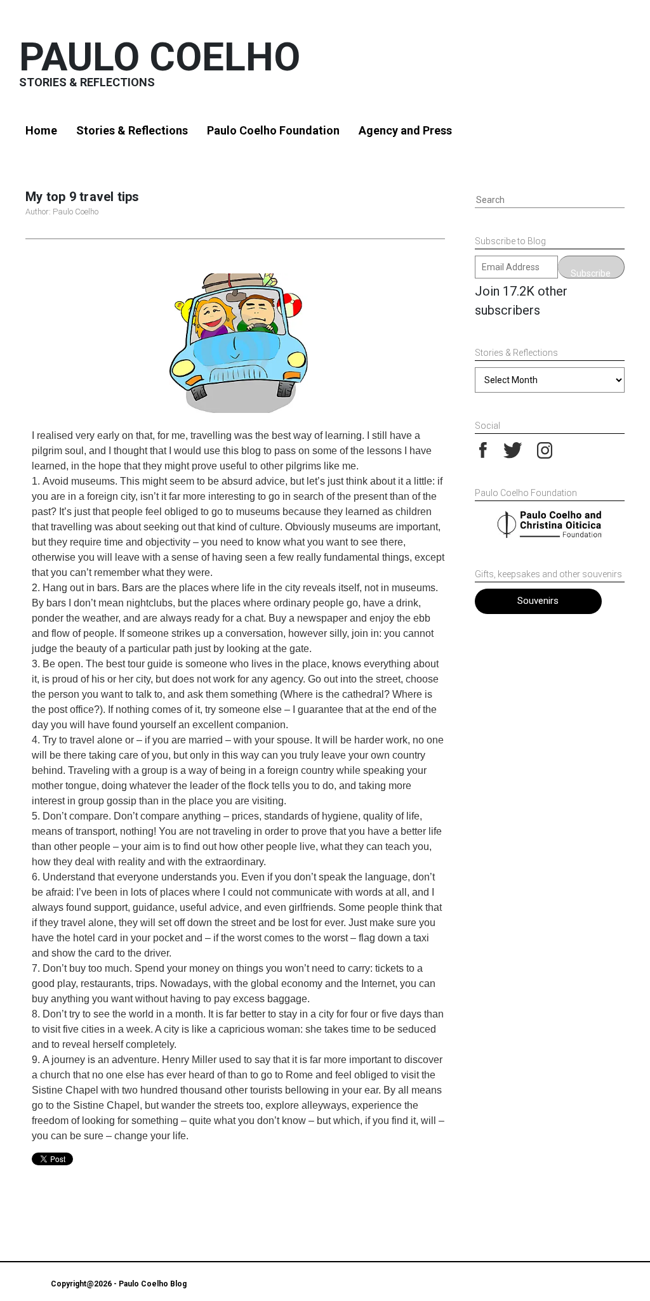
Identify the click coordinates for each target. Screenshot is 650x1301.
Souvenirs (538, 600)
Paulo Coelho (159, 57)
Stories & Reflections (132, 130)
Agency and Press (405, 130)
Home (41, 130)
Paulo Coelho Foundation (273, 130)
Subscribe (591, 273)
